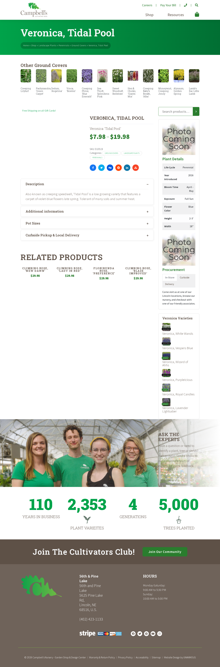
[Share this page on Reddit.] (118, 167)
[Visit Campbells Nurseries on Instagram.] (159, 633)
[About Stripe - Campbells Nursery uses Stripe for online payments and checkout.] (100, 637)
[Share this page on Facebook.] (93, 167)
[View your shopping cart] (192, 12)
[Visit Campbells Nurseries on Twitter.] (139, 633)
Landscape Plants (47, 45)
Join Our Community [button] (164, 552)
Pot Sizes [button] (33, 223)
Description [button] (35, 184)
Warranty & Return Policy (102, 657)
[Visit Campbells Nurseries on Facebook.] (133, 633)
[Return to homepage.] (49, 586)
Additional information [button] (45, 211)
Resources (176, 14)
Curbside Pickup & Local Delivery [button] (52, 235)
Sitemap (156, 657)
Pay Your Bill (168, 5)
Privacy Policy (125, 657)
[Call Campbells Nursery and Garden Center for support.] (182, 4)
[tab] (87, 184)
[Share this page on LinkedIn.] (127, 167)
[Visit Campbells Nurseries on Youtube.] (153, 633)
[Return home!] (34, 16)
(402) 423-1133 (91, 619)
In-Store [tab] (169, 277)
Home (26, 45)
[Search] (196, 111)
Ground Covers (79, 45)
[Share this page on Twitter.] (101, 167)
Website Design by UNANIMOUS (180, 657)
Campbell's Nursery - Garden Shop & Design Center (59, 657)
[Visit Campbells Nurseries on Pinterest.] (146, 633)
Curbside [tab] (184, 277)
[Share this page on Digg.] (110, 167)
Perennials (64, 45)
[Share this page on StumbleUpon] (135, 167)
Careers (147, 5)
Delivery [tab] (169, 284)
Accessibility (142, 657)
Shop (149, 14)
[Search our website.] (193, 4)
